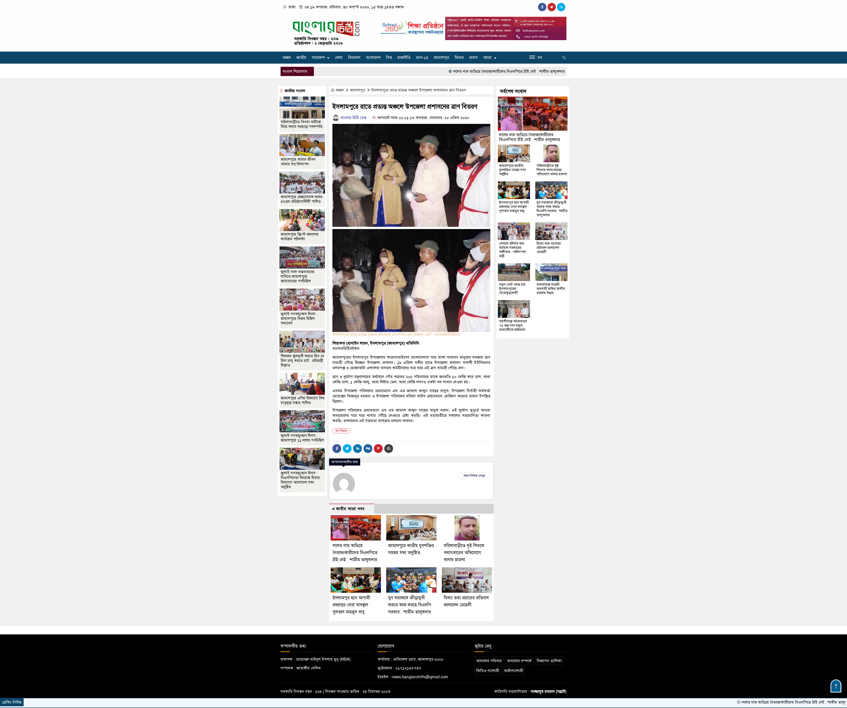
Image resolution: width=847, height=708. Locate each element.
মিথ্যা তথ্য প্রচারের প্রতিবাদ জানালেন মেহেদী (549, 247)
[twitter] (551, 7)
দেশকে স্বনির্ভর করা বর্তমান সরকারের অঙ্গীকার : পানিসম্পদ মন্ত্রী (512, 249)
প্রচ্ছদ (287, 57)
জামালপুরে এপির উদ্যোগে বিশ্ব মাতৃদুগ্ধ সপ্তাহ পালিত (302, 400)
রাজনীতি (403, 57)
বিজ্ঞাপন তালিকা (549, 660)
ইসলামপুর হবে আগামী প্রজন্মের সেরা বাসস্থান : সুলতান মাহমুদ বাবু (352, 605)
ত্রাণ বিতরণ (341, 431)
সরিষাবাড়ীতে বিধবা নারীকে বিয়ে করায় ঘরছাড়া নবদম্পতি (301, 124)
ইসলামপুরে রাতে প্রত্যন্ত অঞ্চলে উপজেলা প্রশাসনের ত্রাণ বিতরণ (418, 90)
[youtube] (561, 7)
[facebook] (542, 7)
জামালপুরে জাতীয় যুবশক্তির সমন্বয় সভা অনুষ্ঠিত (560, 71)
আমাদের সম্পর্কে (519, 660)
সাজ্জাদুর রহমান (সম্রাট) (548, 691)
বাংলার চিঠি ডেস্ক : (354, 117)
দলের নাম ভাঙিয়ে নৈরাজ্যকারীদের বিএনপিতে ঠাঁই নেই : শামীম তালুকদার (459, 71)
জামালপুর (441, 57)
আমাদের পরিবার (489, 660)
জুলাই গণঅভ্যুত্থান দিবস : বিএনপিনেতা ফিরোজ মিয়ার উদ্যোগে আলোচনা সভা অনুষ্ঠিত (300, 480)
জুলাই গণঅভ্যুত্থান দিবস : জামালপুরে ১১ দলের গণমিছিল (302, 438)
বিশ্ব (389, 57)
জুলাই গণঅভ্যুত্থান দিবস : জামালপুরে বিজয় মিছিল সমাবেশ (299, 319)
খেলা (339, 57)
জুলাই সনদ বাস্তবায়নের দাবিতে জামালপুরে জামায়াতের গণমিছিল (297, 276)
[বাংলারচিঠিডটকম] (326, 31)
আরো (487, 57)
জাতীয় (301, 57)
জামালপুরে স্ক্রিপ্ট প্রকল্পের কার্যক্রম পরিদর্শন (300, 236)
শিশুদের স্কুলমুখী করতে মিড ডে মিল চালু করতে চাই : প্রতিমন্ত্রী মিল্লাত (302, 361)
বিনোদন (354, 57)
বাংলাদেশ (373, 57)
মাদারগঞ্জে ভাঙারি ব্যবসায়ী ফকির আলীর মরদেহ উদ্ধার (551, 288)
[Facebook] (336, 448)
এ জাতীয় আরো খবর (348, 509)
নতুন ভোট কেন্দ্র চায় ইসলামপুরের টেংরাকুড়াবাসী (512, 288)
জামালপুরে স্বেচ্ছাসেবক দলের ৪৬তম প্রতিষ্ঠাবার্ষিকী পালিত (301, 199)
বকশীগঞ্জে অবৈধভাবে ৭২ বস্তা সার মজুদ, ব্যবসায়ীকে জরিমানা (513, 325)
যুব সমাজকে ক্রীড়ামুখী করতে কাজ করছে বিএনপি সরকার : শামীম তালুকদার (409, 605)
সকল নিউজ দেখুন (474, 476)
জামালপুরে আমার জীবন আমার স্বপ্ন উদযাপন (298, 161)
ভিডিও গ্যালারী (487, 670)
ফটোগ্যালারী (513, 670)
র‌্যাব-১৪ (422, 57)
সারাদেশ (318, 57)
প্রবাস (473, 57)
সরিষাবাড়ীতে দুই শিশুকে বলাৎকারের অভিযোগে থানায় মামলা (464, 553)
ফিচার (459, 57)
